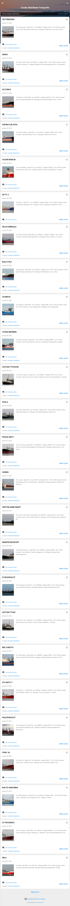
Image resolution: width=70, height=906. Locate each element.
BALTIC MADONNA (10, 787)
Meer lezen (63, 46)
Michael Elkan (40, 902)
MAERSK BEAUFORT (10, 542)
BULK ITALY (7, 262)
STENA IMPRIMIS (9, 332)
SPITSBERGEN (8, 19)
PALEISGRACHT (9, 717)
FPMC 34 (6, 752)
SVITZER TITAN (8, 612)
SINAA (5, 54)
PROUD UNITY (8, 437)
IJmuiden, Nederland (13, 48)
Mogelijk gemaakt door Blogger (36, 899)
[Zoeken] (67, 3)
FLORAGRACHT (8, 577)
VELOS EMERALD (9, 227)
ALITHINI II (6, 89)
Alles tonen (63, 14)
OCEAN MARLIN (8, 159)
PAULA (5, 402)
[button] (67, 19)
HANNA (5, 472)
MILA (4, 858)
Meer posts (35, 892)
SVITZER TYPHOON (10, 367)
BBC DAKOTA (7, 647)
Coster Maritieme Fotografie (35, 7)
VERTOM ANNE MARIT (11, 507)
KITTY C (5, 195)
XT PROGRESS (8, 822)
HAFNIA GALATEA (9, 124)
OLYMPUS (6, 297)
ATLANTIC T (7, 682)
